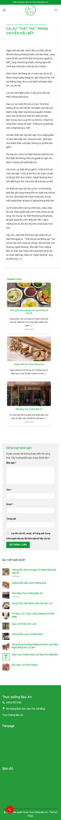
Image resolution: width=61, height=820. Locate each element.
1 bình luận (18, 576)
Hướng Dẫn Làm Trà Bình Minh (27, 634)
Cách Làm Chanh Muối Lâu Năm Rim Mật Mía (35, 654)
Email (9, 504)
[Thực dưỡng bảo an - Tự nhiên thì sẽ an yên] (30, 10)
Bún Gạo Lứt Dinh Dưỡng (25, 665)
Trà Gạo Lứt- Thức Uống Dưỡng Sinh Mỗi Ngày (33, 615)
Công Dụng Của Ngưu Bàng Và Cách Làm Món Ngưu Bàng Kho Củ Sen (35, 646)
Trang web (11, 519)
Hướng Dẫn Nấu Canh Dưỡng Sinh (29, 364)
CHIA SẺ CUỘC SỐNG (15, 25)
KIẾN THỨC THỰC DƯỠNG (35, 25)
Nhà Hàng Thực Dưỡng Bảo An (29, 409)
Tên (9, 490)
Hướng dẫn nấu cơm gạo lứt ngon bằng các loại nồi (29, 311)
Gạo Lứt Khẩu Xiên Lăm (24, 624)
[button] (4, 10)
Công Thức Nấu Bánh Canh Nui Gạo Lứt (32, 603)
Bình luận (11, 463)
